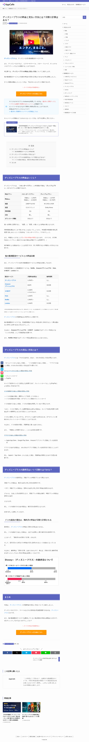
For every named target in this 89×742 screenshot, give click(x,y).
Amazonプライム (69, 83)
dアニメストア (68, 93)
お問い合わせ (68, 736)
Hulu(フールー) (68, 80)
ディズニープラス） (16, 605)
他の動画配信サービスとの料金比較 (25, 151)
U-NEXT (7, 291)
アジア (67, 40)
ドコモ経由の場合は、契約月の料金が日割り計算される (30, 159)
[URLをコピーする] (55, 652)
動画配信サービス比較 (70, 112)
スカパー (67, 106)
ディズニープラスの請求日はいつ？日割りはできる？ (28, 157)
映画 (66, 30)
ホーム (65, 23)
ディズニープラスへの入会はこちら (31, 93)
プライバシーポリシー (57, 736)
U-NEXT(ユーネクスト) (70, 76)
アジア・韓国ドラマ (70, 53)
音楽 (66, 69)
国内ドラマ (68, 47)
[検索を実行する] (84, 17)
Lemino (7, 303)
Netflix (7, 299)
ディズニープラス (13, 23)
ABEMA (67, 109)
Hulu (6, 296)
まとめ (14, 162)
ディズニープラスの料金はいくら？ (23, 149)
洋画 (18, 643)
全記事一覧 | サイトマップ (43, 736)
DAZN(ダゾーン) (69, 102)
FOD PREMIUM (69, 99)
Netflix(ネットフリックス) (71, 96)
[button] (7, 652)
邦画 (66, 34)
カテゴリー (25, 736)
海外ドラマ (68, 50)
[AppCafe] (8, 4)
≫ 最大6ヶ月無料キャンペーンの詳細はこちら (23, 111)
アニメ (66, 56)
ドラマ (66, 43)
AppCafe (12, 679)
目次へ (18, 736)
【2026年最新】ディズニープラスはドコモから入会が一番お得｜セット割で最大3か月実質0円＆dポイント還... (37, 126)
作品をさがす (67, 27)
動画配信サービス (68, 73)
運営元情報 (32, 736)
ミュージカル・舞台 (70, 66)
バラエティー (68, 60)
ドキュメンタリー (69, 63)
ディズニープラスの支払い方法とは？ (24, 154)
